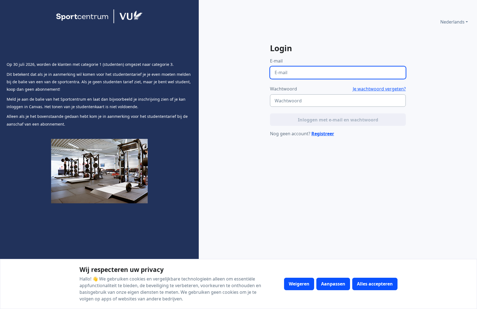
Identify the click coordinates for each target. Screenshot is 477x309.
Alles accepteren (375, 284)
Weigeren (299, 284)
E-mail (276, 61)
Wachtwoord (283, 89)
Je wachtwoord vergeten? (379, 89)
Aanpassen (333, 284)
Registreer (322, 134)
